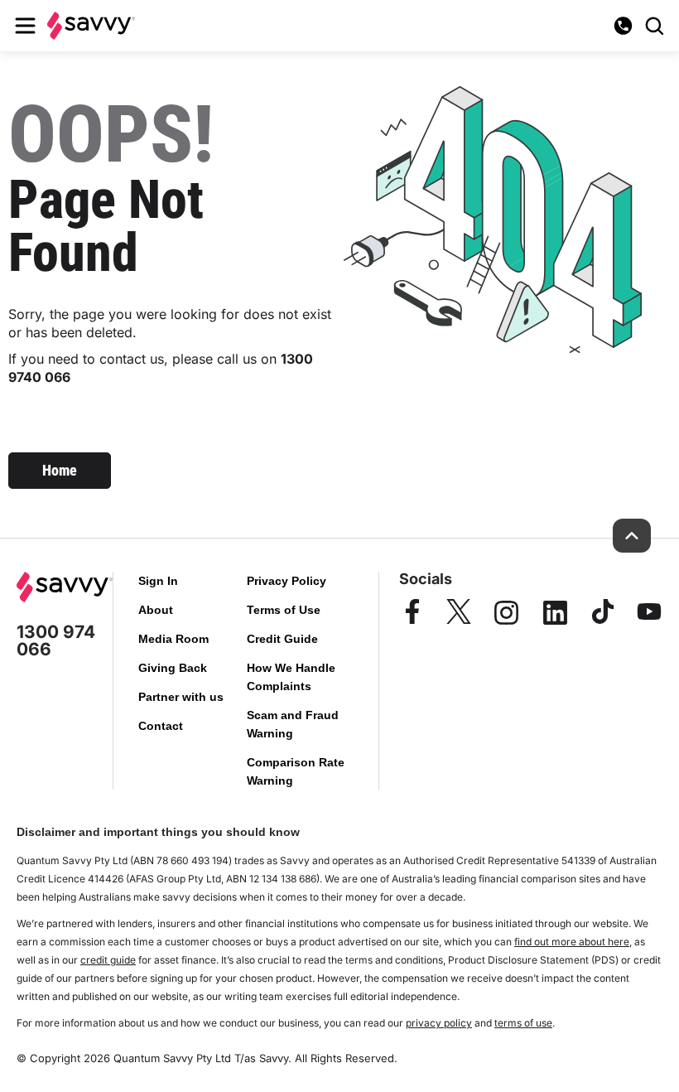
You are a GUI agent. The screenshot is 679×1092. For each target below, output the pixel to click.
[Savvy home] (91, 25)
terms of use (523, 1023)
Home (59, 470)
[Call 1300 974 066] (622, 25)
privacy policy (439, 1023)
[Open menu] (24, 25)
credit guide (108, 960)
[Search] (654, 25)
